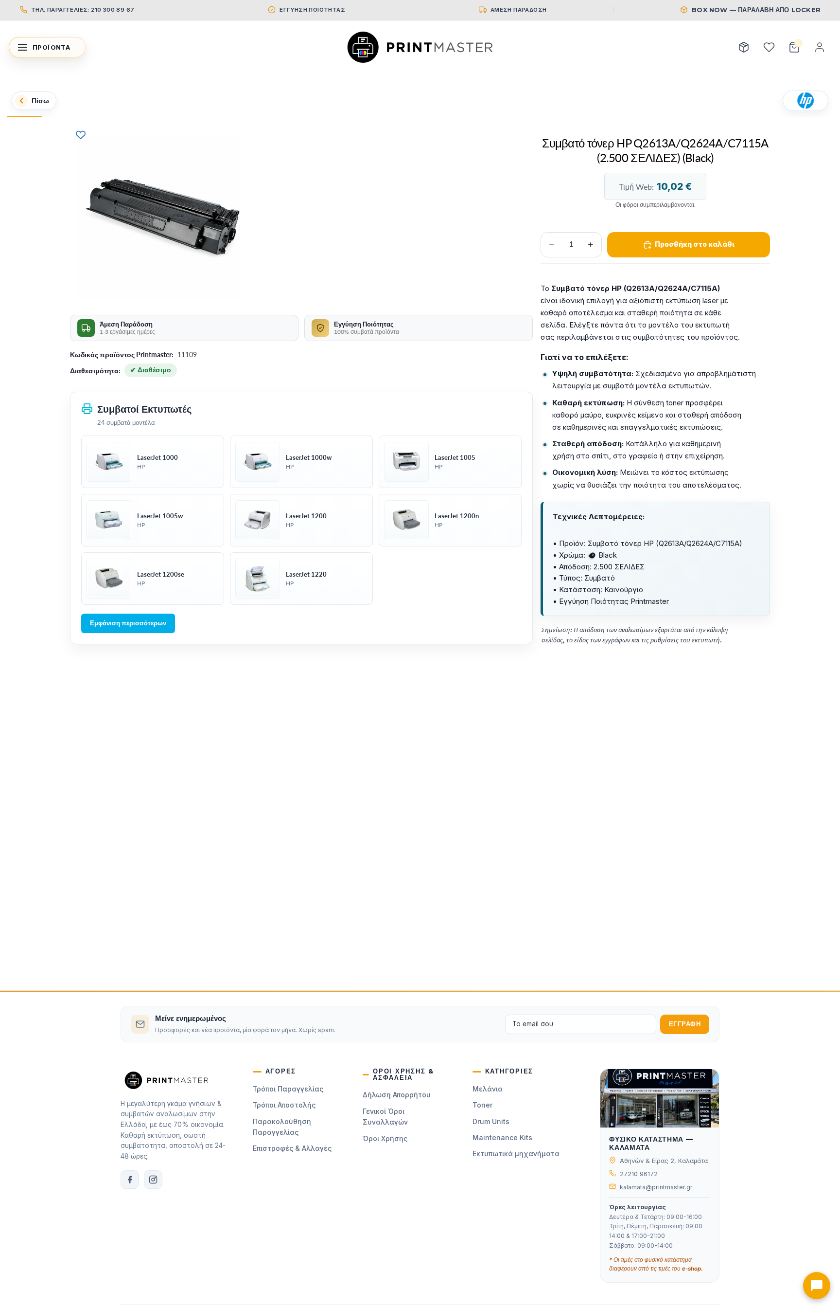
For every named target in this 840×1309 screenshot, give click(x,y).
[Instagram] (153, 1179)
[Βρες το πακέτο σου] (743, 47)
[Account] (819, 47)
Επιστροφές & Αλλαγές (292, 1148)
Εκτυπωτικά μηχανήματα (516, 1153)
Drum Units (490, 1121)
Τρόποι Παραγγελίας (288, 1089)
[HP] (805, 101)
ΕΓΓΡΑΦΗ (685, 1024)
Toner (482, 1105)
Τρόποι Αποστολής (284, 1105)
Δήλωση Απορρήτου (397, 1095)
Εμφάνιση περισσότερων (128, 623)
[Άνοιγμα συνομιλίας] (816, 1285)
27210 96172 (639, 1174)
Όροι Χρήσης (385, 1138)
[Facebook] (130, 1179)
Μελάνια (487, 1089)
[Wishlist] (769, 47)
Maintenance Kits (502, 1137)
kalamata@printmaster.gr (656, 1187)
